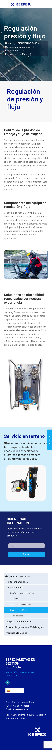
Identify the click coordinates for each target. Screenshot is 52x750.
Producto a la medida (16, 632)
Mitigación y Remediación (18, 621)
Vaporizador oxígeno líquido (20, 604)
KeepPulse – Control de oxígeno (22, 593)
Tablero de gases (16, 616)
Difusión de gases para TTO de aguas (24, 627)
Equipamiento (12, 50)
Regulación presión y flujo (20, 610)
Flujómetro (14, 599)
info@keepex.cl (20, 709)
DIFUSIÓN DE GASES (28, 43)
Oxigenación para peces (17, 46)
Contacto (49, 440)
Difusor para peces (18, 581)
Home (8, 43)
